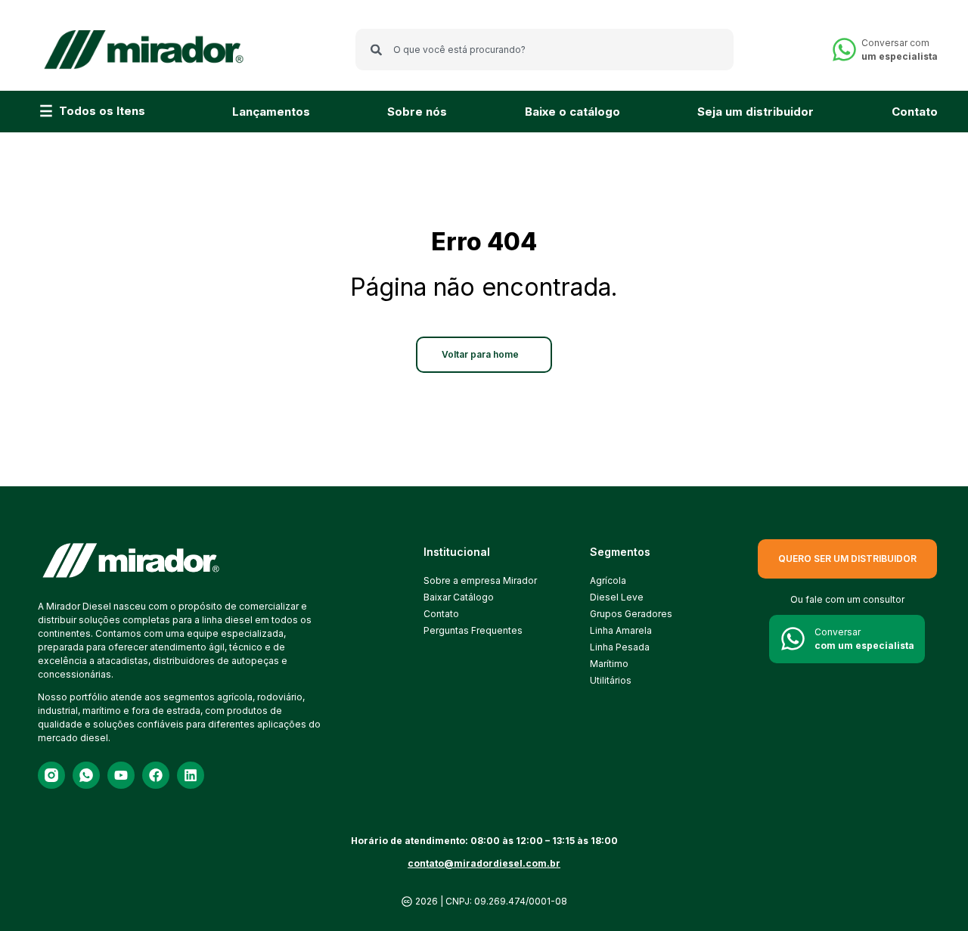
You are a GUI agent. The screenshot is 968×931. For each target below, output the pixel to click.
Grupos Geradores (631, 613)
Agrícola (608, 580)
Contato (915, 111)
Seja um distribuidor (755, 111)
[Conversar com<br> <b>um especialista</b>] (844, 49)
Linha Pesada (620, 647)
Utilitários (610, 680)
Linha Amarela (621, 630)
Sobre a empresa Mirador (480, 580)
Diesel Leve (617, 597)
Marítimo (609, 663)
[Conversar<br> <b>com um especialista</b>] (793, 638)
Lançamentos (271, 111)
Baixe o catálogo (572, 111)
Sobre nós (417, 111)
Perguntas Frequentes (473, 630)
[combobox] (544, 49)
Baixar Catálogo (459, 597)
